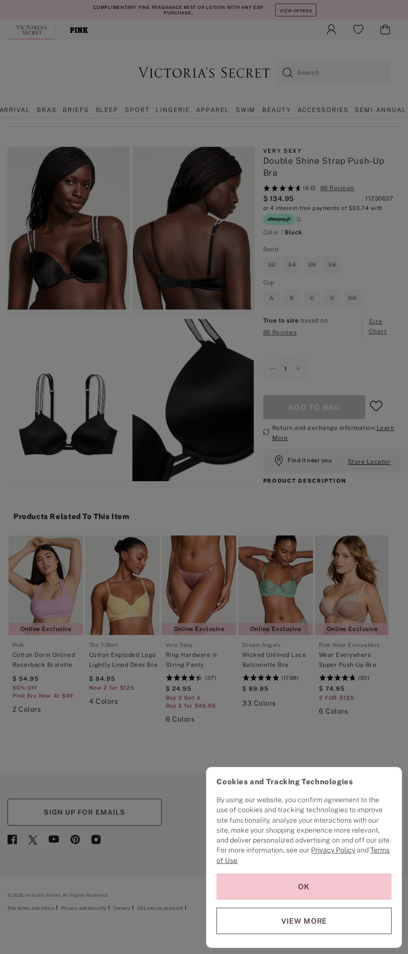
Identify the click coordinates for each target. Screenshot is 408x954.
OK (304, 886)
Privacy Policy (333, 850)
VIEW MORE (304, 921)
